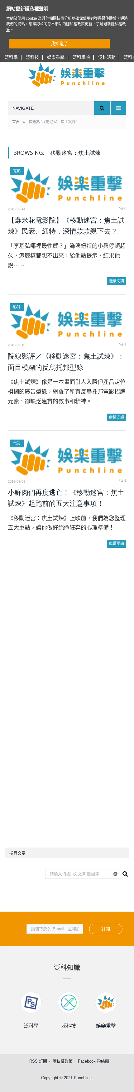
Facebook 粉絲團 (93, 1061)
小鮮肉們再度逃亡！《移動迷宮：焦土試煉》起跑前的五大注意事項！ (66, 498)
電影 (17, 171)
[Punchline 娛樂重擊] (67, 74)
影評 (17, 307)
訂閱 (105, 928)
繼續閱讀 (116, 281)
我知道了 (59, 43)
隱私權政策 (62, 1061)
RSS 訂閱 (38, 1061)
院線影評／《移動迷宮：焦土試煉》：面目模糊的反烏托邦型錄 (66, 361)
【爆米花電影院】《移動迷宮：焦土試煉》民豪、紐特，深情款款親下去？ (66, 225)
